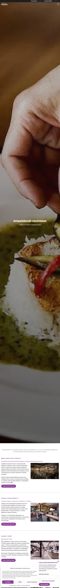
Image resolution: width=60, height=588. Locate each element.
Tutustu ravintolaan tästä (8, 560)
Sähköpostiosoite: (44, 574)
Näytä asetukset (32, 582)
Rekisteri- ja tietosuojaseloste (23, 585)
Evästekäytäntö (12, 585)
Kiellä (20, 582)
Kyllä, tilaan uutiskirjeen (48, 581)
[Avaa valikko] (58, 4)
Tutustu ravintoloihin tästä (9, 486)
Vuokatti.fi (34, 1)
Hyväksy (7, 582)
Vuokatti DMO (48, 1)
